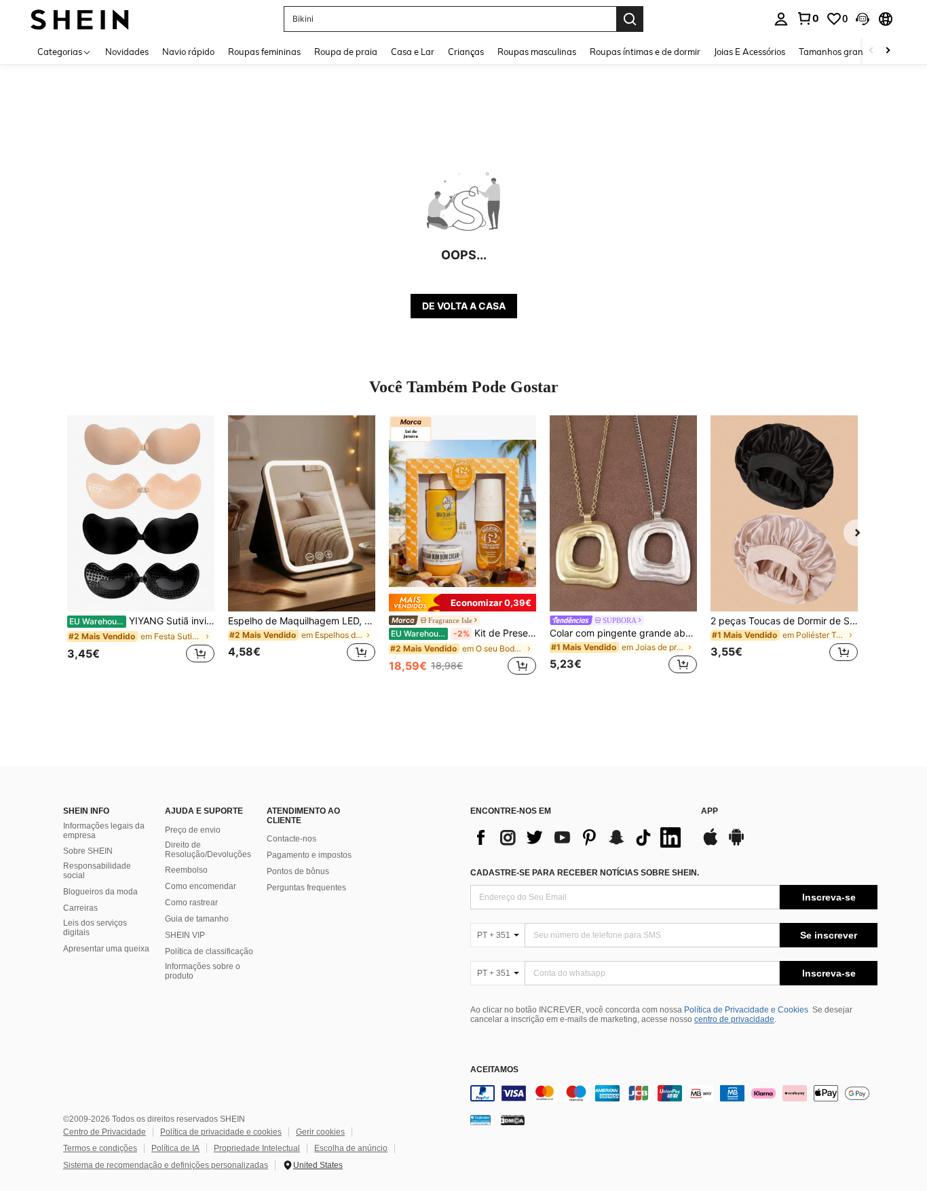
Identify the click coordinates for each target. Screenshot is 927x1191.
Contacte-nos (291, 839)
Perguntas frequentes (306, 887)
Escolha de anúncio (350, 1148)
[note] (462, 602)
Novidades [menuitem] (127, 51)
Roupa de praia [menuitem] (345, 51)
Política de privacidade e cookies (221, 1132)
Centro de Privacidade (104, 1132)
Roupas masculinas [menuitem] (536, 51)
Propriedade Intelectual (257, 1148)
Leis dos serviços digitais (95, 927)
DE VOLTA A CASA (464, 305)
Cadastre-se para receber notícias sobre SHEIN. (584, 872)
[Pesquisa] (629, 19)
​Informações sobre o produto (202, 971)
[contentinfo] (673, 1093)
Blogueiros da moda (100, 891)
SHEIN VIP (185, 935)
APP (709, 811)
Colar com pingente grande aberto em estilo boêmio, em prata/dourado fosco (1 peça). (623, 633)
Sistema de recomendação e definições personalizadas (165, 1165)
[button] (862, 19)
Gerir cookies (320, 1132)
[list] (578, 837)
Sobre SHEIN (88, 851)
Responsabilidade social (97, 870)
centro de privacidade (734, 1019)
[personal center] (781, 19)
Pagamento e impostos (309, 855)
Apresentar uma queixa (106, 948)
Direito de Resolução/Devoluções (208, 849)
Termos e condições (100, 1148)
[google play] (736, 843)
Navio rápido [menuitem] (188, 51)
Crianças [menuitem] (466, 51)
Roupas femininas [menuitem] (264, 51)
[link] (807, 18)
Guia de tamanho (197, 919)
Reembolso (186, 870)
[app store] (710, 843)
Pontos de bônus (298, 871)
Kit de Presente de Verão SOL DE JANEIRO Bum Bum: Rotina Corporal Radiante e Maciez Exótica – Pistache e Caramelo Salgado (463, 633)
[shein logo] (80, 19)
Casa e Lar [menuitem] (412, 51)
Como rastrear (191, 902)
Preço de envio (193, 830)
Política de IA (175, 1148)
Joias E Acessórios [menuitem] (749, 51)
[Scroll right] (887, 51)
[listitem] (140, 546)
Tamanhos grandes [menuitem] (838, 51)
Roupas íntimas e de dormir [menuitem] (645, 51)
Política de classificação (209, 951)
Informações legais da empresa (104, 830)
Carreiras (80, 908)
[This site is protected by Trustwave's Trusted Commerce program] (480, 1119)
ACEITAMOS (494, 1069)
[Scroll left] (871, 51)
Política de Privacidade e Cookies (746, 1010)
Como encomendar (200, 886)
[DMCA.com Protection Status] (513, 1119)
